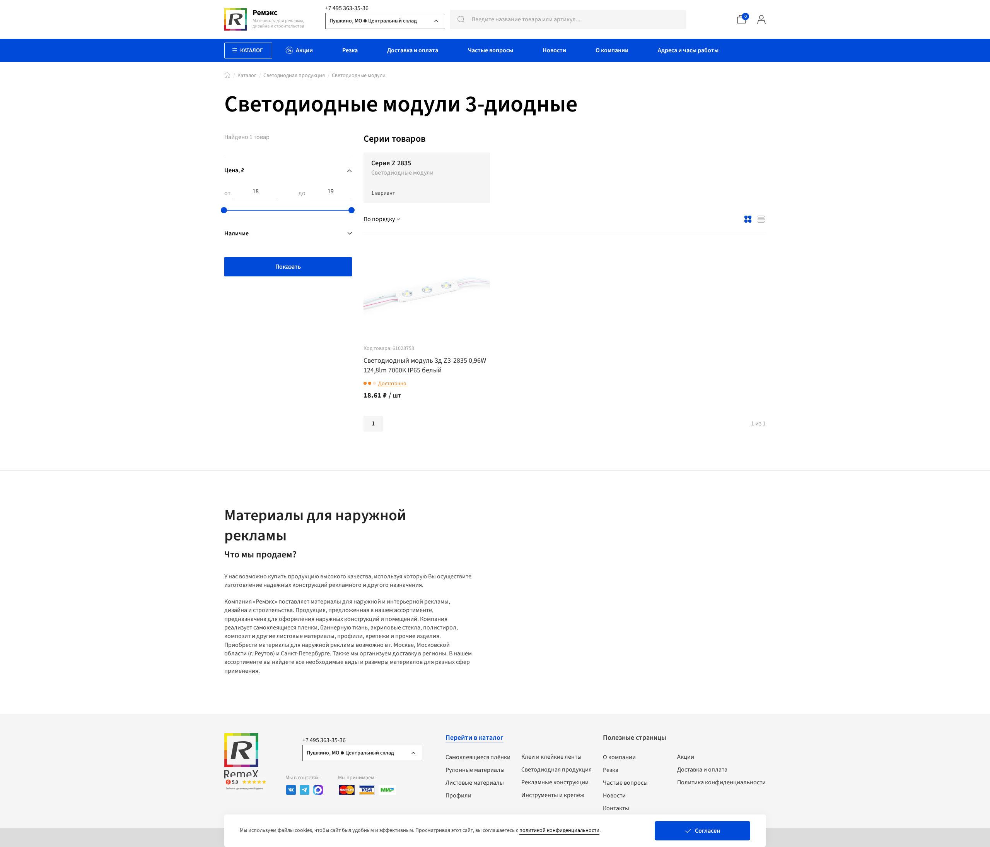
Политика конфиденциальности (721, 782)
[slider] (224, 210)
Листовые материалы (475, 782)
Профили (458, 795)
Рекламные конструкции (555, 782)
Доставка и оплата (702, 769)
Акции (685, 757)
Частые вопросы (625, 782)
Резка (610, 770)
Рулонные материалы (475, 770)
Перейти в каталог (475, 737)
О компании (619, 757)
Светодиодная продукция (294, 75)
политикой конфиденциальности (559, 830)
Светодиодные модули (359, 75)
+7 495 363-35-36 (347, 8)
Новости (614, 795)
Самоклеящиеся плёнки (478, 757)
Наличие (236, 233)
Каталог (246, 75)
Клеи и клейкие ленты (551, 757)
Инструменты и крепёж (552, 795)
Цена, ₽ (234, 170)
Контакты (616, 808)
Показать (288, 266)
